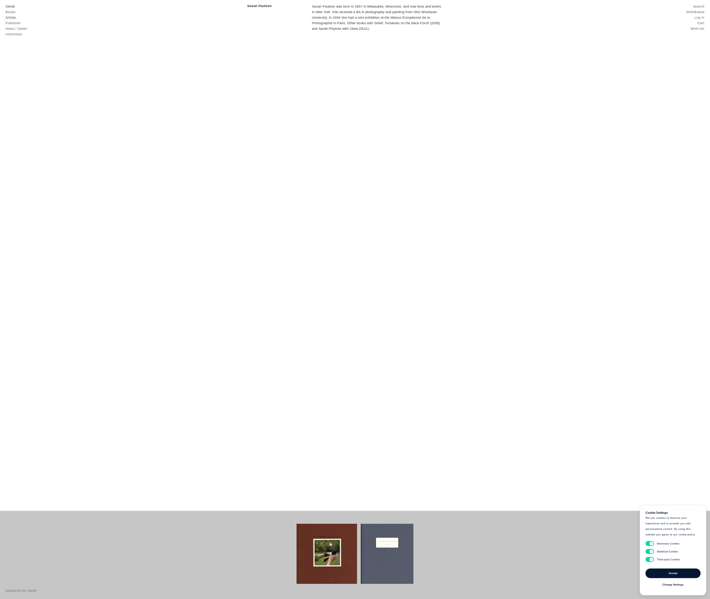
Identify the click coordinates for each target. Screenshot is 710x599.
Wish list (697, 29)
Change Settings (673, 584)
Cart (700, 23)
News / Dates (16, 29)
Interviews (14, 34)
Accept (673, 573)
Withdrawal (695, 12)
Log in (699, 17)
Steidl (10, 6)
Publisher (13, 23)
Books (11, 12)
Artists (11, 17)
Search (698, 6)
